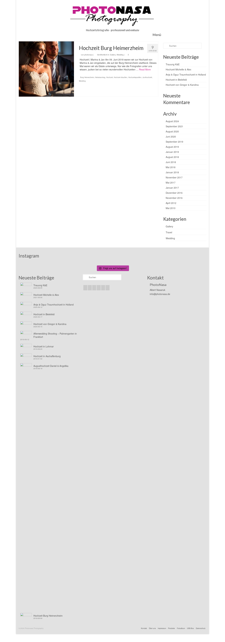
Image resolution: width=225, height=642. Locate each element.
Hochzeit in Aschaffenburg (47, 356)
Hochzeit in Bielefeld (176, 79)
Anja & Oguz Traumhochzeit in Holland (186, 74)
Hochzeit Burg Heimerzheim (48, 615)
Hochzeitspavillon (134, 77)
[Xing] (108, 287)
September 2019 (174, 141)
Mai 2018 (170, 167)
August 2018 (172, 157)
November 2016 (174, 197)
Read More (145, 69)
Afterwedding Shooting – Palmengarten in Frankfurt (55, 335)
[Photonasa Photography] (112, 15)
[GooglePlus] (94, 287)
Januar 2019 (172, 151)
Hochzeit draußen (120, 77)
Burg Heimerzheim (87, 77)
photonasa (88, 54)
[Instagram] (90, 287)
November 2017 (174, 177)
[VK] (103, 287)
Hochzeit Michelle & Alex (178, 69)
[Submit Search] (165, 46)
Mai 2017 (170, 182)
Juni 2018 (171, 162)
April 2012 (171, 203)
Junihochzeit (147, 77)
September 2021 (174, 126)
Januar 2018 (172, 172)
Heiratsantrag (100, 77)
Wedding (120, 54)
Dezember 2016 (174, 192)
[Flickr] (99, 287)
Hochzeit (109, 77)
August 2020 (172, 131)
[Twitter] (85, 287)
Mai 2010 (170, 208)
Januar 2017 (172, 187)
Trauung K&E (173, 64)
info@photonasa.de (160, 294)
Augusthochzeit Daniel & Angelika (50, 365)
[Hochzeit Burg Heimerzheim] (46, 69)
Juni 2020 (171, 136)
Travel (169, 232)
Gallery (113, 54)
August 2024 (172, 121)
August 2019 (172, 146)
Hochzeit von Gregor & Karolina (182, 84)
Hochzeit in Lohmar (43, 346)
